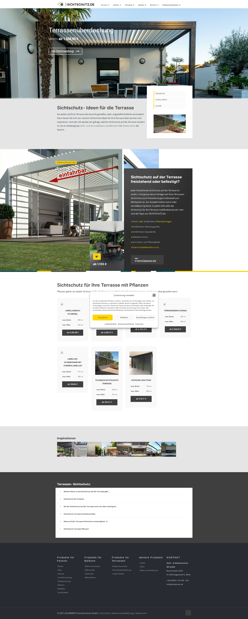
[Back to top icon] (188, 613)
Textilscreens (129, 125)
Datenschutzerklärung (126, 324)
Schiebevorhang (64, 581)
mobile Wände (118, 574)
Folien (142, 567)
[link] (170, 123)
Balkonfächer (90, 577)
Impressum (139, 324)
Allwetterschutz (140, 237)
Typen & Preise (161, 100)
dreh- (135, 221)
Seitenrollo (89, 574)
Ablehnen (124, 317)
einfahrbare (149, 221)
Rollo (59, 570)
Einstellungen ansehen (145, 317)
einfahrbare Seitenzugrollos (146, 226)
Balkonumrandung (92, 566)
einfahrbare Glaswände (144, 231)
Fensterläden (62, 592)
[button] (154, 295)
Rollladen (61, 589)
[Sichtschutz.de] (76, 4)
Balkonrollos (90, 570)
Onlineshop (160, 93)
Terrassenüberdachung (121, 570)
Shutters (60, 585)
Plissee (60, 566)
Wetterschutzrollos (119, 566)
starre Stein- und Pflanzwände (145, 242)
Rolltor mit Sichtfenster (149, 570)
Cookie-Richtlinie (111, 324)
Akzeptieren (103, 317)
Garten (142, 563)
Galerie (158, 106)
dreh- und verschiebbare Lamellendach (99, 125)
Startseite (105, 613)
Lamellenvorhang (64, 577)
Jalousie (60, 574)
